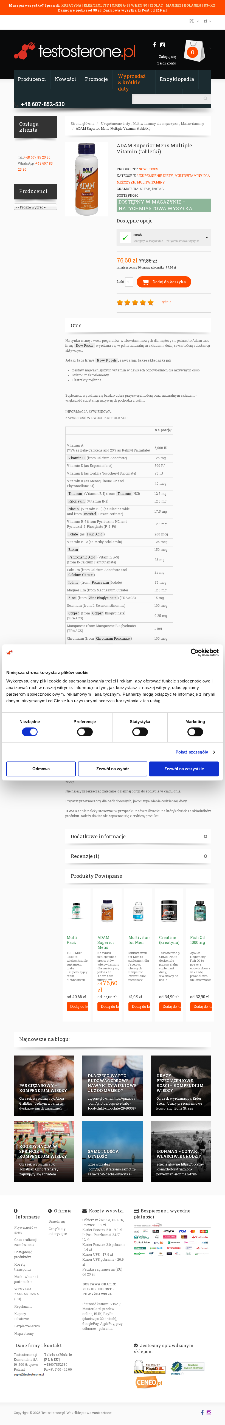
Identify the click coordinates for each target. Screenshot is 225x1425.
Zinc (71, 598)
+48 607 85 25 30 (37, 157)
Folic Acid (94, 534)
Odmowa (41, 768)
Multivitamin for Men (142, 940)
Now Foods (148, 169)
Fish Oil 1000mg (198, 940)
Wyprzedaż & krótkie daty (131, 82)
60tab (137, 235)
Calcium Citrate (80, 574)
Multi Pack (72, 940)
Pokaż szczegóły (192, 752)
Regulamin (23, 1306)
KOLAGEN (193, 5)
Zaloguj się (167, 56)
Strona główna (82, 123)
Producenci (32, 79)
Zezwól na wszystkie (184, 768)
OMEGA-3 (120, 5)
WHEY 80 (139, 5)
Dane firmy (57, 1221)
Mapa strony (24, 1333)
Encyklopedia (177, 79)
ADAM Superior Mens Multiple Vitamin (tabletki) (113, 128)
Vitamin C (76, 458)
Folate (73, 534)
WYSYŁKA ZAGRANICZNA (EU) (26, 1294)
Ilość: (121, 281)
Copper (73, 613)
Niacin (73, 509)
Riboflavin (76, 501)
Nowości (65, 79)
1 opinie (165, 302)
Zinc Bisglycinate (102, 598)
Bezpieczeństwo (27, 1326)
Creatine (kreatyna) (169, 940)
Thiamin (75, 493)
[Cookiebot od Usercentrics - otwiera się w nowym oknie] (195, 652)
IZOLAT (157, 5)
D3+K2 (209, 5)
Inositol (90, 514)
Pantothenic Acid (81, 557)
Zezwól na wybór (112, 768)
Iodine (73, 582)
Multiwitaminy (192, 123)
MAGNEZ (173, 5)
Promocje (96, 79)
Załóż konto (166, 63)
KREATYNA (71, 5)
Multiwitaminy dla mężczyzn (155, 123)
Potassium (101, 582)
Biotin (73, 549)
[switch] (85, 731)
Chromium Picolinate (113, 638)
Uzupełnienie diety (115, 123)
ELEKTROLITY (96, 5)
